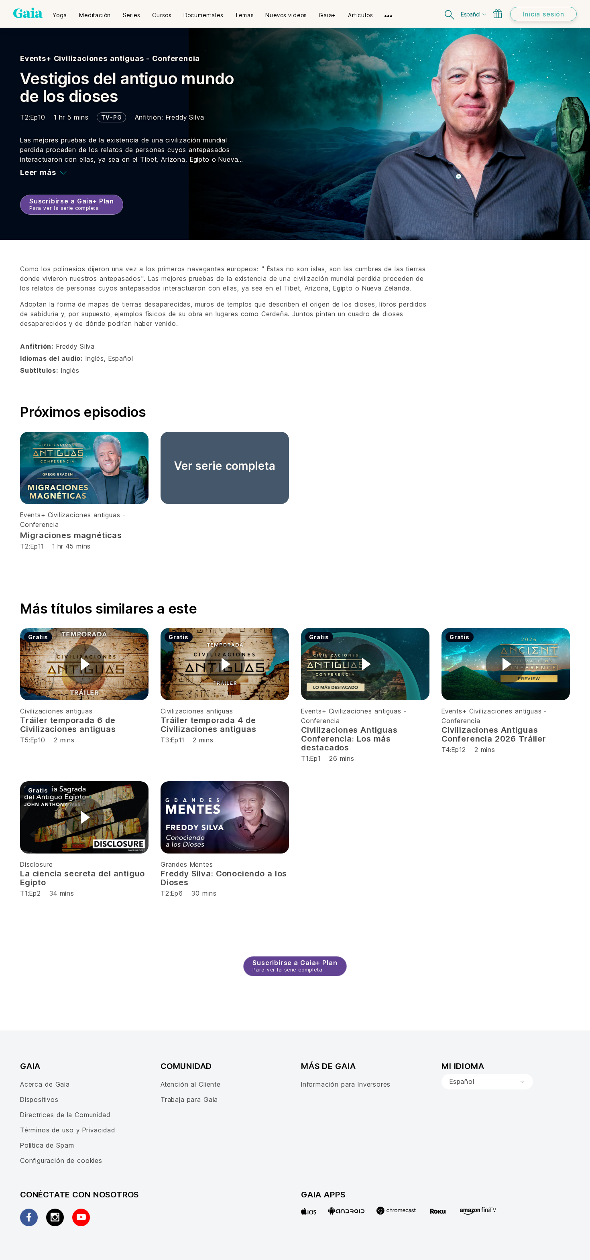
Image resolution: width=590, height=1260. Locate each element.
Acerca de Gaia (45, 1084)
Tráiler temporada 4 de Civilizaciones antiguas (208, 724)
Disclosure (36, 864)
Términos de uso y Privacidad (67, 1130)
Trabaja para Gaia (189, 1099)
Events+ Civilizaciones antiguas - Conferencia (110, 58)
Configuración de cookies (61, 1160)
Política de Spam (47, 1145)
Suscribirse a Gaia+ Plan (71, 204)
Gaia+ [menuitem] (327, 15)
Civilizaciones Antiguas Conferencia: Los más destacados (349, 738)
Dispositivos (39, 1099)
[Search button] (450, 14)
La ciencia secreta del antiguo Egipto (82, 878)
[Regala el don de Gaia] (497, 13)
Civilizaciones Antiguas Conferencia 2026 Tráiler (493, 734)
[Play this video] (84, 664)
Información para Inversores (346, 1084)
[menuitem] (60, 12)
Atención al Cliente (191, 1084)
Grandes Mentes (187, 864)
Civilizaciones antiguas (56, 711)
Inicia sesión (543, 14)
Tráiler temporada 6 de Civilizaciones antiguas (68, 724)
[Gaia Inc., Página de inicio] (28, 13)
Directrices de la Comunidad (65, 1115)
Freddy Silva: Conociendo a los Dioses (224, 878)
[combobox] (487, 1082)
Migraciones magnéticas (71, 535)
